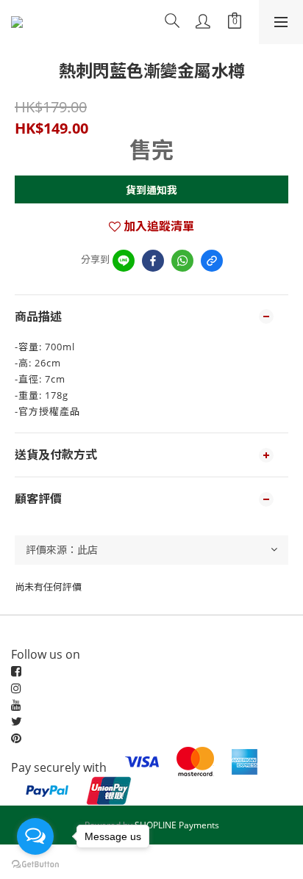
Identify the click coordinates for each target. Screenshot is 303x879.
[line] (124, 261)
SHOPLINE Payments (177, 825)
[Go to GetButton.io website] (35, 864)
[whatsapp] (182, 261)
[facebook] (153, 261)
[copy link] (212, 261)
